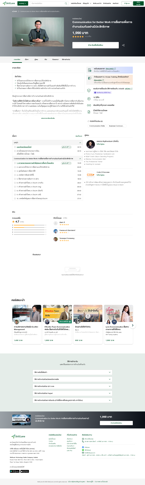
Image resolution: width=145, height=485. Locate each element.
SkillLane (87, 447)
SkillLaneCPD (97, 3)
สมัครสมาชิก (138, 3)
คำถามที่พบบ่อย (89, 439)
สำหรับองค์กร (107, 3)
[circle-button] (133, 325)
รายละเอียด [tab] (17, 59)
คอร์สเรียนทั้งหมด (76, 3)
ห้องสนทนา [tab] (55, 59)
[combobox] (49, 3)
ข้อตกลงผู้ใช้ (90, 482)
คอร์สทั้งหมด (52, 439)
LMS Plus (69, 451)
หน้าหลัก (14, 11)
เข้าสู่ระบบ (127, 3)
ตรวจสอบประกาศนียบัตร (55, 446)
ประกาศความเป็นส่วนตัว (101, 482)
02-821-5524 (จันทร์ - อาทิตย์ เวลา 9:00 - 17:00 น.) (99, 441)
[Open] (66, 3)
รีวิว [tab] (46, 59)
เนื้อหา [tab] (26, 59)
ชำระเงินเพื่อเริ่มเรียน (95, 45)
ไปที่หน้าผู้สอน (101, 144)
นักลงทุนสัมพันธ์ (71, 448)
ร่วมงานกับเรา (70, 446)
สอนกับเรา (116, 3)
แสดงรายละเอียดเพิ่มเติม (48, 118)
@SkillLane (88, 450)
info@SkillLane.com (90, 453)
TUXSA (51, 441)
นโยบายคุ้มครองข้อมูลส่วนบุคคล (76, 482)
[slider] (35, 44)
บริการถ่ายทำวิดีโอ (72, 444)
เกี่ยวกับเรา (70, 439)
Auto (51, 44)
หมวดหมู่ (21, 3)
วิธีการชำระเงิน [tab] (66, 59)
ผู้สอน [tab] (36, 59)
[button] (97, 126)
